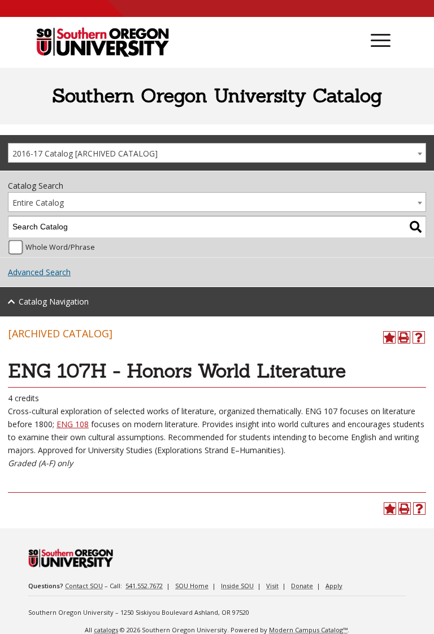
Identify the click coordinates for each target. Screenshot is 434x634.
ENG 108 (73, 424)
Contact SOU (84, 585)
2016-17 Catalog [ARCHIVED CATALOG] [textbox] (85, 153)
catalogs (106, 630)
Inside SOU (237, 585)
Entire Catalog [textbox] (38, 202)
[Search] (415, 227)
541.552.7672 (144, 585)
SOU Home (192, 585)
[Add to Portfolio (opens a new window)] (389, 337)
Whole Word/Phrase (60, 247)
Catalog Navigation (54, 301)
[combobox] (217, 153)
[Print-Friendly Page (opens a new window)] (404, 337)
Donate (302, 585)
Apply (334, 585)
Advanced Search (39, 272)
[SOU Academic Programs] (102, 43)
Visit (272, 585)
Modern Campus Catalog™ (308, 630)
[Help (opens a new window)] (419, 337)
